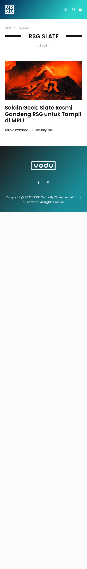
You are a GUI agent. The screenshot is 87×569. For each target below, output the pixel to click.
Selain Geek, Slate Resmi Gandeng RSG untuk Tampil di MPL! (43, 114)
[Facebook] (38, 183)
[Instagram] (48, 183)
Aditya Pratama (16, 130)
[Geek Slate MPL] (43, 80)
